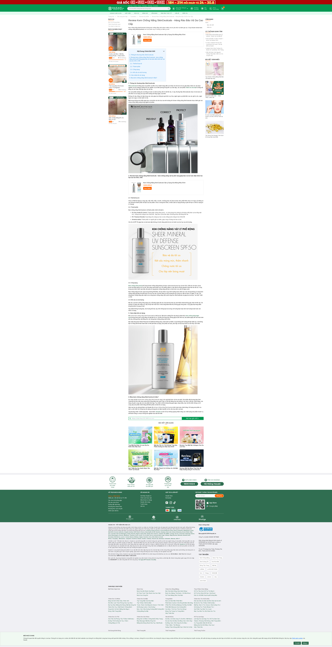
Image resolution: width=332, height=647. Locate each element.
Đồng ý (305, 643)
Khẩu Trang (159, 618)
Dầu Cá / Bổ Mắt (198, 595)
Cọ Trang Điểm (180, 611)
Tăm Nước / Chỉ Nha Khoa (183, 593)
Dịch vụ (136, 13)
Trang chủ (111, 16)
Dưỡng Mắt (154, 609)
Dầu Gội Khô (207, 601)
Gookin (144, 538)
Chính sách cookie (297, 638)
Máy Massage (141, 621)
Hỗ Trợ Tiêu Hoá (198, 591)
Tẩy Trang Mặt (141, 601)
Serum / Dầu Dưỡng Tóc (213, 605)
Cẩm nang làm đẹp (122, 16)
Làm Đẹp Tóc (205, 618)
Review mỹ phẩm (144, 16)
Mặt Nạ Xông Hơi (131, 605)
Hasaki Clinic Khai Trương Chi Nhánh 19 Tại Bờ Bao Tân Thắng (215, 49)
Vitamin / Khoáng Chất (200, 621)
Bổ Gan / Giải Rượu (209, 593)
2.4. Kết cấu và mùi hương (138, 72)
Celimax (149, 538)
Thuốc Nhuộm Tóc (208, 607)
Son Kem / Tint (169, 609)
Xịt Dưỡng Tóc (198, 607)
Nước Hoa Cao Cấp (154, 593)
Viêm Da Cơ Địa (187, 627)
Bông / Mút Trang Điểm (114, 611)
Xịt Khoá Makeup (177, 605)
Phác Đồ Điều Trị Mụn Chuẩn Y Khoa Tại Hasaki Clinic (214, 39)
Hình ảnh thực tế (166, 13)
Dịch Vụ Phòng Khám (114, 22)
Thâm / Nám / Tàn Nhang (172, 625)
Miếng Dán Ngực (124, 609)
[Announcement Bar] (166, 2)
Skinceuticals (132, 85)
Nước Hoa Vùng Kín (142, 595)
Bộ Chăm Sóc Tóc (210, 611)
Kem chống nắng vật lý (135, 285)
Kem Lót (167, 601)
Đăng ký (219, 496)
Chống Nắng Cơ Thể (114, 623)
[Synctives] (177, 518)
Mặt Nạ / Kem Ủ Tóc (199, 605)
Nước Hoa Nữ (141, 591)
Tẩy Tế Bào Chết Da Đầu (207, 603)
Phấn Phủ (168, 605)
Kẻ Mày (185, 605)
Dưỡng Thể (111, 621)
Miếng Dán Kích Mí (199, 625)
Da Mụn (175, 621)
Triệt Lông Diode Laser (114, 24)
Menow (173, 538)
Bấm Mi (205, 623)
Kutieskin (167, 538)
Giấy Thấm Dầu (169, 613)
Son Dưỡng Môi (181, 607)
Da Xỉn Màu (183, 623)
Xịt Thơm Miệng (169, 595)
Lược (209, 609)
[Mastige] (202, 517)
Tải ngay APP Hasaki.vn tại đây (147, 559)
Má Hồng (190, 603)
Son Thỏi (177, 609)
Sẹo (181, 627)
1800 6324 (189, 484)
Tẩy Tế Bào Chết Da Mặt (144, 603)
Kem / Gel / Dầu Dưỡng (143, 609)
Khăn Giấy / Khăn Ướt (123, 601)
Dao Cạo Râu (128, 603)
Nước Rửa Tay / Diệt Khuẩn (116, 607)
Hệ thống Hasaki (212, 484)
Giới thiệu (128, 13)
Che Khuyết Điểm (182, 603)
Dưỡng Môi (161, 609)
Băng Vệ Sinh (112, 601)
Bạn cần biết (210, 25)
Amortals (161, 538)
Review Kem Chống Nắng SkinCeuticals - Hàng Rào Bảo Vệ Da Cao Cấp (172, 16)
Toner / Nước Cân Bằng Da (144, 605)
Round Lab (155, 538)
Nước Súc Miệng (170, 593)
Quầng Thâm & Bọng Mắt (172, 627)
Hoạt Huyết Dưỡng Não (210, 595)
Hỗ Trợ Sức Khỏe (199, 593)
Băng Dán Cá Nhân (142, 618)
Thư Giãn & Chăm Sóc (114, 26)
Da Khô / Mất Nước (186, 618)
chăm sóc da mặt (191, 87)
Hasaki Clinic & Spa (115, 13)
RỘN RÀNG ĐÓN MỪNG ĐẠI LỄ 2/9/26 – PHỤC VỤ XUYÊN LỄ (214, 35)
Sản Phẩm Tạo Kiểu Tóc (201, 609)
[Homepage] (116, 8)
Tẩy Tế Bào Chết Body (126, 618)
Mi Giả (209, 623)
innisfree (134, 538)
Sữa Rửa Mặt (149, 601)
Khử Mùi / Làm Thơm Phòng (116, 603)
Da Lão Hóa (168, 621)
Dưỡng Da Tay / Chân (121, 621)
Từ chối (297, 643)
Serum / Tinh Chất (158, 605)
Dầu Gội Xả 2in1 (216, 601)
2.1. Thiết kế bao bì (136, 63)
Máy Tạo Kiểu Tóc (199, 611)
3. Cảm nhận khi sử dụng (137, 75)
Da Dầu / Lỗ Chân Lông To (172, 618)
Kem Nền (173, 601)
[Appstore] (212, 503)
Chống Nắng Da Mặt (142, 611)
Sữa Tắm (110, 618)
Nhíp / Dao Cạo (209, 625)
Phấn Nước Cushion (171, 603)
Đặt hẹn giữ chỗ (191, 418)
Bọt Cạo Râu (111, 605)
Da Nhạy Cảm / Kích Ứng (185, 621)
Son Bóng (183, 609)
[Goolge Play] (212, 506)
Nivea (110, 538)
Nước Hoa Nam (149, 591)
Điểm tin (185, 13)
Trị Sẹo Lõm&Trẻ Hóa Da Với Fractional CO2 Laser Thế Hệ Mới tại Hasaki (214, 44)
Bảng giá (145, 13)
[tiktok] (174, 502)
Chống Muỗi (128, 607)
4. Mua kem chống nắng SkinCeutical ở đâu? (143, 78)
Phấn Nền (179, 601)
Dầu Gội (196, 601)
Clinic (206, 22)
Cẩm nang (154, 13)
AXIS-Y (178, 538)
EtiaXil (139, 538)
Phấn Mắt (168, 607)
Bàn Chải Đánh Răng (171, 591)
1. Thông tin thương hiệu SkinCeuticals (141, 55)
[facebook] (166, 502)
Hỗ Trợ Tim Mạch (209, 591)
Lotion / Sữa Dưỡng (149, 607)
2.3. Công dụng (135, 69)
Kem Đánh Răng (182, 591)
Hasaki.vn (159, 411)
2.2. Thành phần (135, 66)
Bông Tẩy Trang (170, 611)
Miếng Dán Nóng (121, 605)
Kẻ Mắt (189, 605)
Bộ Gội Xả (197, 603)
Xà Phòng (117, 618)
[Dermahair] (153, 517)
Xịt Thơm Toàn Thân (142, 593)
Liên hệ (177, 13)
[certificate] (211, 529)
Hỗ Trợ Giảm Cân (214, 618)
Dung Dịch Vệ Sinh (113, 609)
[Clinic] (129, 517)
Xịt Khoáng (140, 607)
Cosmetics (133, 16)
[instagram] (170, 502)
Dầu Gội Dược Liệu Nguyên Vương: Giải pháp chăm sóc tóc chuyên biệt (214, 54)
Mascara (173, 607)
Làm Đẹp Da (197, 618)
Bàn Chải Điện (179, 595)
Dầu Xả (201, 601)
